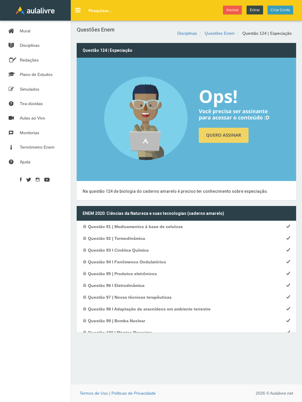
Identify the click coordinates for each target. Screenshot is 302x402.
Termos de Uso (94, 393)
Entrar (255, 10)
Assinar (232, 10)
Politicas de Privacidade (133, 393)
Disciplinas (187, 33)
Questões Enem (220, 33)
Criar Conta (280, 10)
